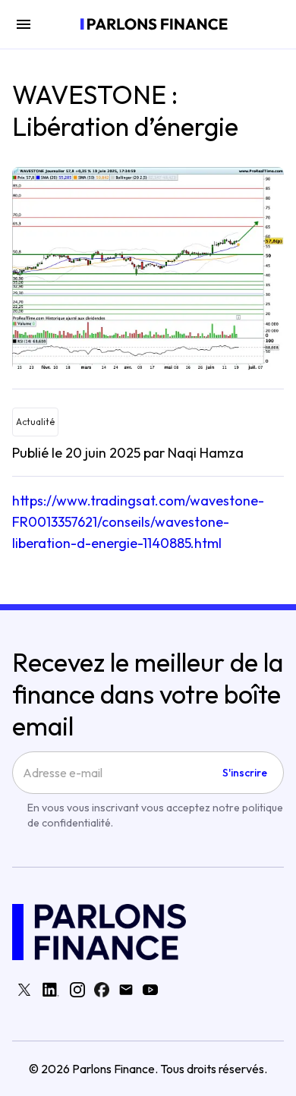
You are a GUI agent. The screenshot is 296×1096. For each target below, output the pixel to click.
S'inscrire (244, 772)
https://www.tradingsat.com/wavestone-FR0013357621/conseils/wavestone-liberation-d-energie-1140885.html (138, 522)
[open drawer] (23, 24)
